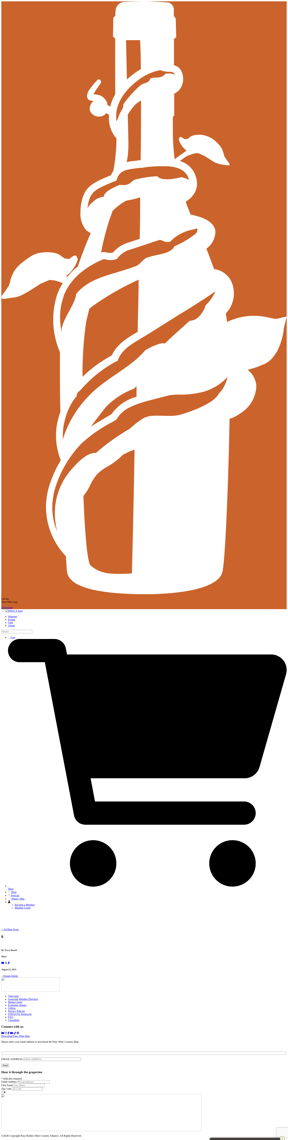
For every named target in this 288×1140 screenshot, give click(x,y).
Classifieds (13, 1020)
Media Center (15, 1002)
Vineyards (13, 996)
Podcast (14, 895)
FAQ (10, 1017)
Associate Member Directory (23, 999)
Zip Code (6, 1088)
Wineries (12, 616)
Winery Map (17, 898)
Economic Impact (17, 1005)
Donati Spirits (10, 976)
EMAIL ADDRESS (12, 1059)
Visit (10, 622)
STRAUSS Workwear (20, 1014)
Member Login (22, 907)
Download (6, 607)
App (12, 637)
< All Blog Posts (10, 929)
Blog (13, 892)
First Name (7, 1085)
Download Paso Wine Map (15, 1036)
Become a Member (25, 904)
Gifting (12, 1008)
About (11, 625)
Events (11, 619)
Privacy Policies (16, 1011)
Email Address (10, 1081)
